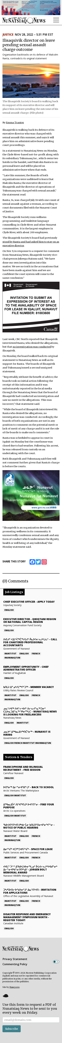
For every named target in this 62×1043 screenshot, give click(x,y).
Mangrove (14, 987)
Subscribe (11, 1028)
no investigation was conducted (32, 346)
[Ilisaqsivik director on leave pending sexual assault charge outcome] (31, 81)
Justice (7, 34)
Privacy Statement (14, 959)
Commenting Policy (14, 964)
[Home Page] (23, 20)
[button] (5, 996)
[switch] (56, 962)
